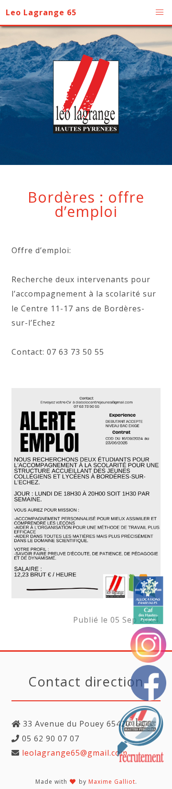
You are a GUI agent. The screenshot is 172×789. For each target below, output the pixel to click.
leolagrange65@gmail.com (74, 753)
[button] (159, 12)
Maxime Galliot (111, 782)
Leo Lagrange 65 (41, 12)
